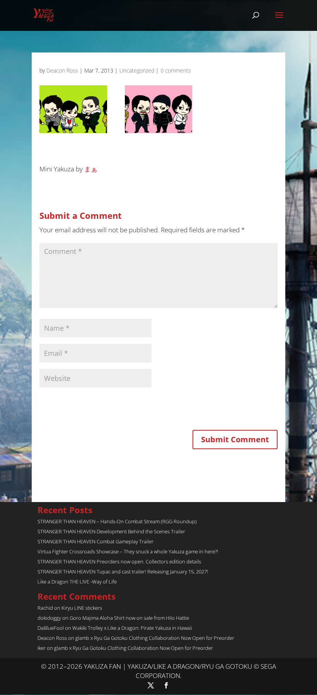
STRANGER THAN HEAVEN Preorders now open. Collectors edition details (119, 561)
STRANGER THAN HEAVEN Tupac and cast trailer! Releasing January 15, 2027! (122, 571)
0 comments (175, 70)
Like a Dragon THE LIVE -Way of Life (77, 581)
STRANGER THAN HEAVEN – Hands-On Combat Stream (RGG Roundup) (117, 521)
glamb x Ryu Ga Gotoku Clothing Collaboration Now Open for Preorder (154, 637)
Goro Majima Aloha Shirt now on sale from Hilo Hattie (129, 617)
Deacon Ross (62, 70)
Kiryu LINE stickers (81, 607)
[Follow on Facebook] (166, 685)
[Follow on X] (151, 685)
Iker (41, 647)
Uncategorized (136, 70)
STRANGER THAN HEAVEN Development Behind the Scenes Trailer (111, 531)
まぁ (90, 168)
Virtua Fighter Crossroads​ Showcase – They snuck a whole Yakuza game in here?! (127, 551)
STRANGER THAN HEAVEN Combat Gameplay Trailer (95, 541)
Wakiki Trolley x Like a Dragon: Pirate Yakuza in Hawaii (132, 627)
